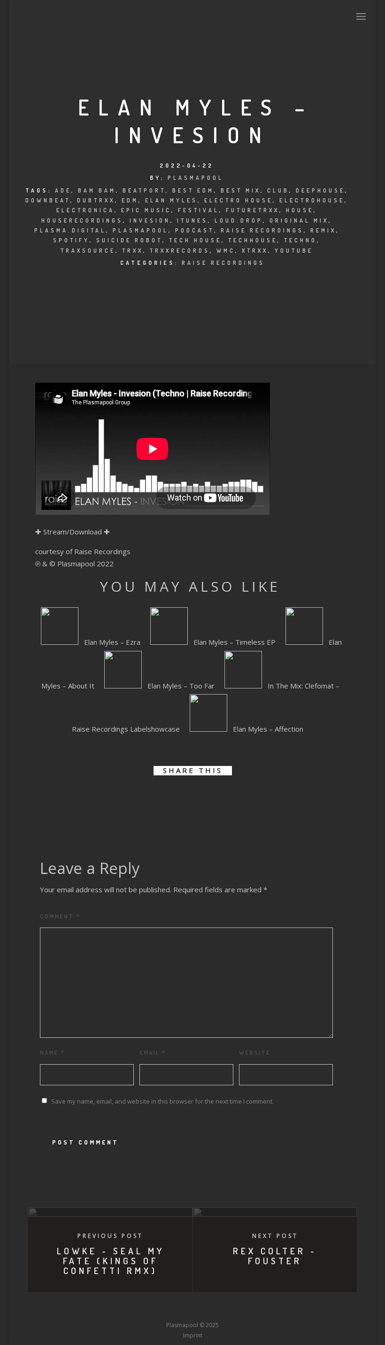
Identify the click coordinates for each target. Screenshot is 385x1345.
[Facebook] (123, 1308)
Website (254, 1052)
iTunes (192, 220)
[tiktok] (262, 1308)
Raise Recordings (262, 230)
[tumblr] (224, 800)
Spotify (71, 240)
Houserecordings (82, 220)
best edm (193, 190)
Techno (300, 240)
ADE (63, 190)
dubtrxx (96, 200)
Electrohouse (312, 200)
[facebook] (139, 800)
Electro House (238, 200)
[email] (245, 800)
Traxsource (88, 250)
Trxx (132, 250)
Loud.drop (239, 220)
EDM (130, 200)
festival (198, 210)
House (300, 210)
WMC (225, 250)
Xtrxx (255, 250)
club (278, 190)
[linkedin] (181, 800)
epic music (146, 210)
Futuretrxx (252, 210)
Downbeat (47, 200)
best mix (241, 190)
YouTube (294, 250)
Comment (60, 916)
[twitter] (160, 800)
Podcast (194, 230)
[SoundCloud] (227, 1308)
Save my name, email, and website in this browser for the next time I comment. (162, 1101)
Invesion (150, 220)
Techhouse (252, 240)
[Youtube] (192, 1308)
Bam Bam (97, 190)
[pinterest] (203, 800)
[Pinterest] (244, 1308)
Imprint (192, 1335)
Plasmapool (195, 177)
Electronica (85, 210)
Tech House (195, 240)
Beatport (144, 190)
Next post (275, 1236)
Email (152, 1052)
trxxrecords (180, 250)
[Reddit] (210, 1308)
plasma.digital (70, 230)
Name (52, 1052)
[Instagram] (175, 1308)
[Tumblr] (158, 1308)
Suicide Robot (129, 240)
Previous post (110, 1236)
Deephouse (320, 190)
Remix (323, 230)
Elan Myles (171, 200)
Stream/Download (72, 531)
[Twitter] (140, 1308)
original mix (299, 220)
